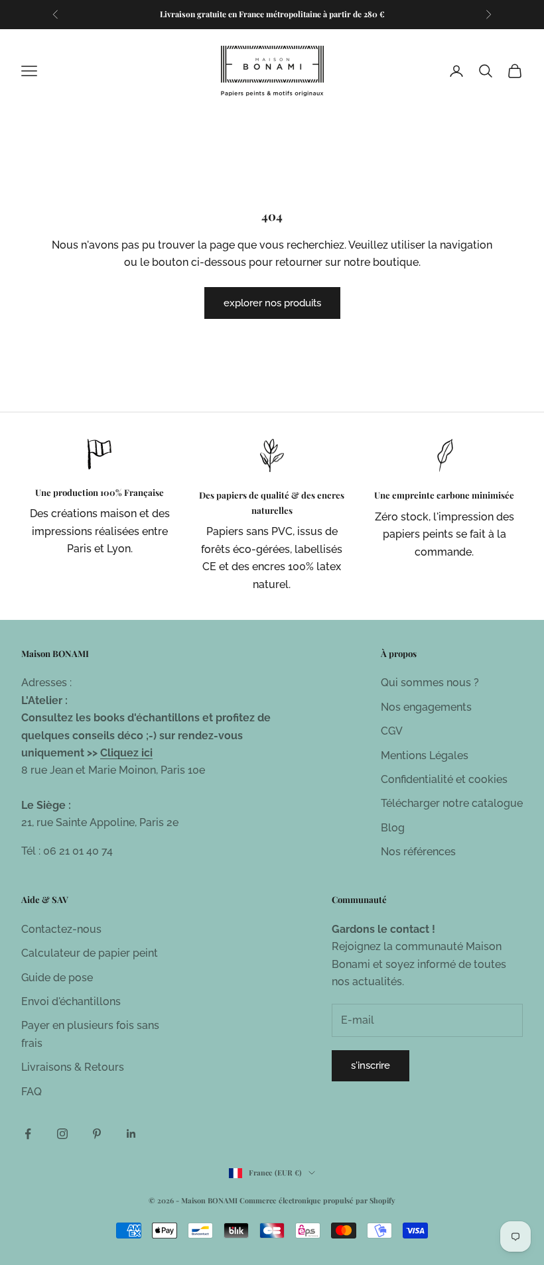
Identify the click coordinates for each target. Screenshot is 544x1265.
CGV (392, 731)
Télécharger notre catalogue (452, 803)
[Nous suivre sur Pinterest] (96, 1133)
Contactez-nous (61, 929)
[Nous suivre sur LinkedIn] (131, 1133)
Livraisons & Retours (72, 1067)
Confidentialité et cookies (444, 779)
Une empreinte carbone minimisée (444, 495)
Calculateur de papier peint (89, 953)
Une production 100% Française (99, 492)
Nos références (418, 851)
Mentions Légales (424, 755)
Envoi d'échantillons (71, 1001)
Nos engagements (426, 707)
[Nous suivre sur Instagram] (62, 1133)
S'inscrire (370, 1065)
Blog (393, 827)
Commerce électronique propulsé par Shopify (317, 1200)
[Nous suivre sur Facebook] (27, 1133)
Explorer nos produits (272, 303)
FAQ (31, 1091)
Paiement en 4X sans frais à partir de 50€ (272, 20)
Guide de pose (57, 977)
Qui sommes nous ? (430, 682)
